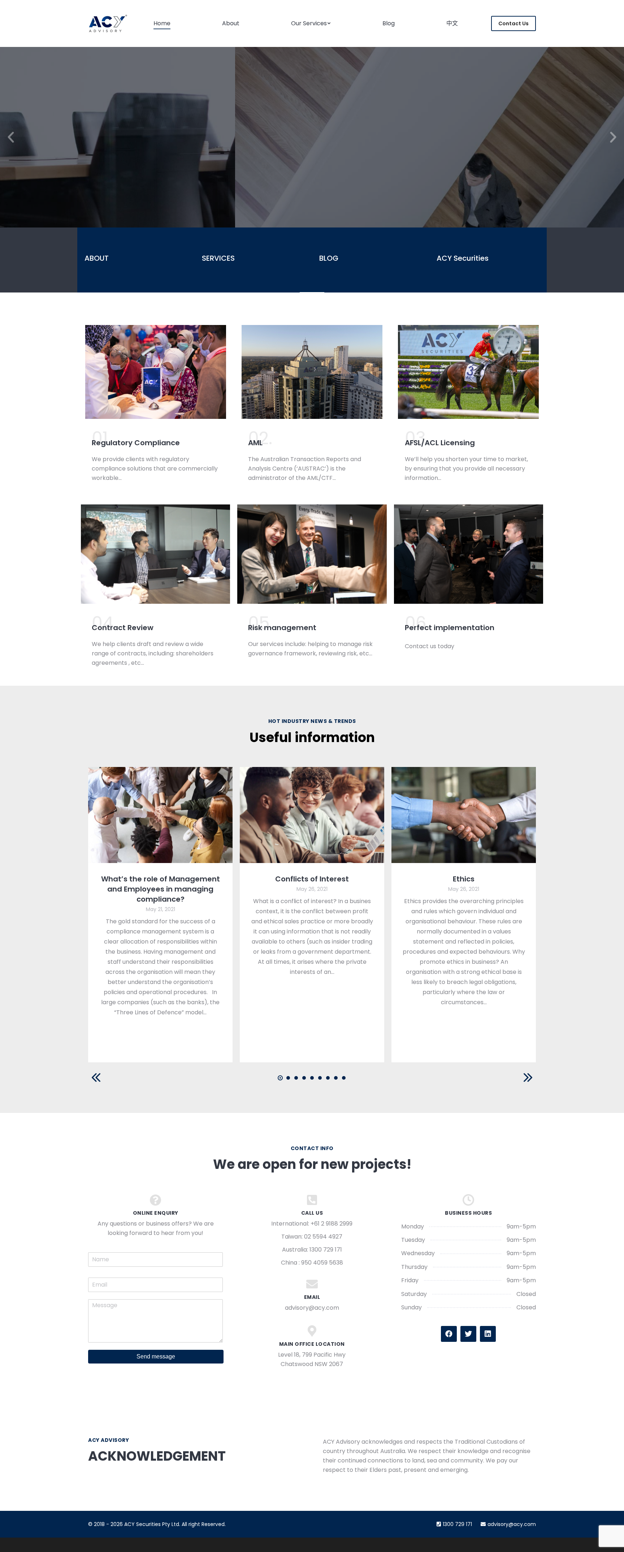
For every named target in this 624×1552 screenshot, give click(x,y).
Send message (155, 1356)
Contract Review (122, 628)
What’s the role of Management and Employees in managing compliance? (160, 889)
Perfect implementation (449, 628)
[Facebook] (449, 1334)
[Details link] (160, 815)
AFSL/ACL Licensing (440, 443)
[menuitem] (161, 23)
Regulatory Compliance (136, 443)
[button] (11, 137)
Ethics (463, 879)
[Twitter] (468, 1334)
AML (255, 443)
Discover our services (312, 180)
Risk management (282, 628)
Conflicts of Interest (312, 879)
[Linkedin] (488, 1334)
